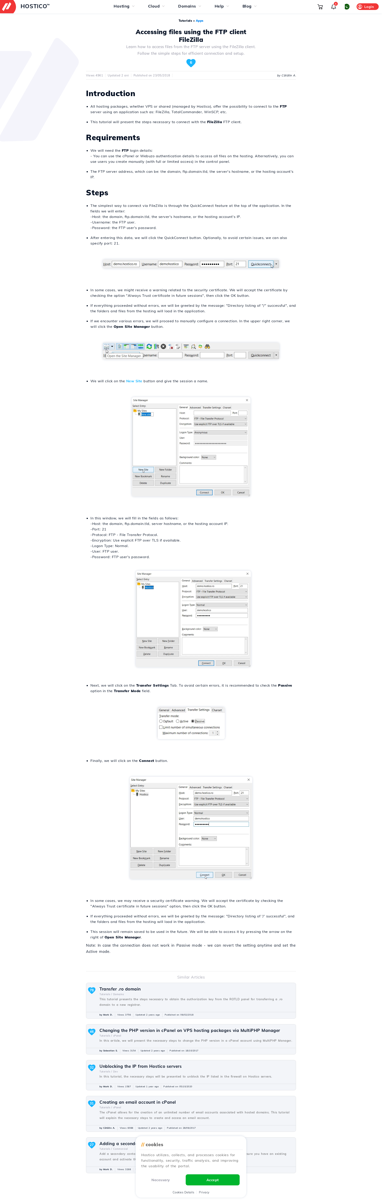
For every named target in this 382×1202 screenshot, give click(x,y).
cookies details (183, 1192)
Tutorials (185, 20)
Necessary (160, 1180)
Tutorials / (105, 994)
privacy (204, 1192)
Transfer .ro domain (120, 989)
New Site (134, 381)
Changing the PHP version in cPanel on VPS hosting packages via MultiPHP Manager (189, 1030)
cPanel (117, 1035)
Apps (200, 20)
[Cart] (320, 6)
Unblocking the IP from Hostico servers (140, 1066)
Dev (115, 1071)
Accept (212, 1180)
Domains (118, 994)
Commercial (120, 1148)
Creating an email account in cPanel (137, 1102)
